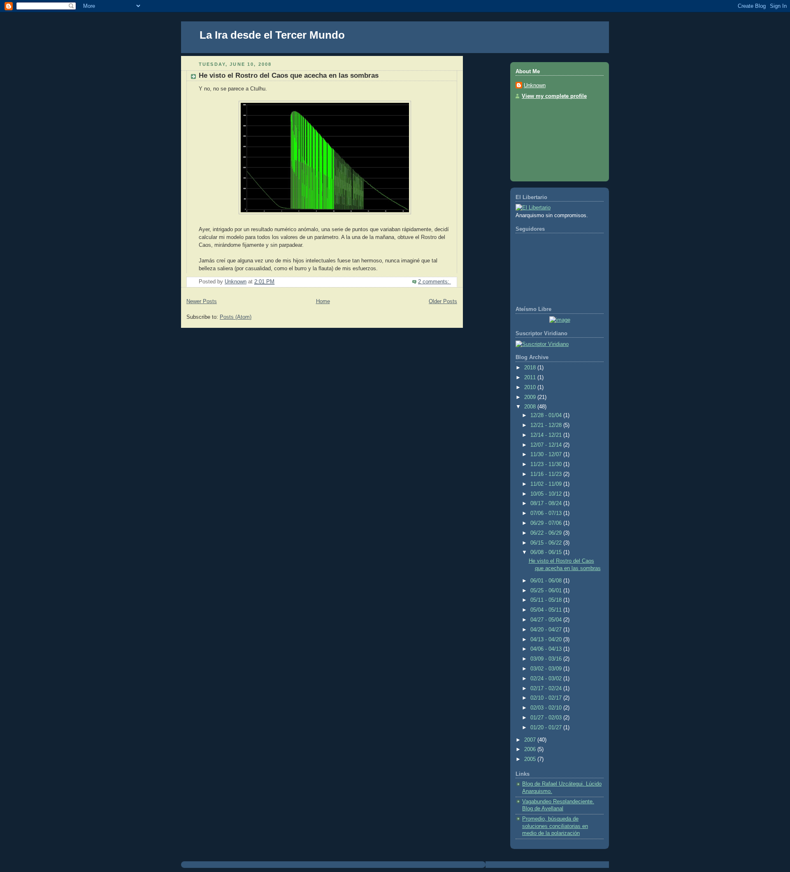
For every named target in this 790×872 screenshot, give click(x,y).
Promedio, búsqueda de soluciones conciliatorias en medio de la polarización (555, 826)
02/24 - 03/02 (546, 679)
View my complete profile (554, 96)
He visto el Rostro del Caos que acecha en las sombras (289, 75)
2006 (530, 749)
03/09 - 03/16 (546, 659)
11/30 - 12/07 (546, 454)
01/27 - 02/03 (546, 718)
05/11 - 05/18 (546, 600)
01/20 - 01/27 (546, 728)
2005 (530, 759)
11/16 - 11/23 (546, 474)
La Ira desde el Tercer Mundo (272, 35)
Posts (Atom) (235, 317)
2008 (530, 407)
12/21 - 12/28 (546, 425)
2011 (530, 377)
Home (323, 301)
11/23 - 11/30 (546, 464)
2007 (530, 740)
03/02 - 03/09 (546, 669)
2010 (530, 387)
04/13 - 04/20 (546, 639)
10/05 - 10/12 (546, 494)
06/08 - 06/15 (546, 552)
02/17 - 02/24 (546, 688)
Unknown (535, 85)
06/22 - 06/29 (546, 533)
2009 (530, 397)
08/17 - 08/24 (546, 503)
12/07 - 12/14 (546, 445)
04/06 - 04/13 (546, 649)
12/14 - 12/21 (546, 435)
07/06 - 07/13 (546, 513)
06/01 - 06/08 (546, 581)
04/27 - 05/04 (546, 620)
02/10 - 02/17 (546, 698)
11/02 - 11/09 (546, 484)
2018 (530, 368)
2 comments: (434, 282)
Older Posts (443, 301)
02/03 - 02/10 (546, 708)
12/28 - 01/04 (546, 415)
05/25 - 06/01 (546, 591)
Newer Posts (201, 301)
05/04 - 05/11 (546, 610)
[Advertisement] (553, 138)
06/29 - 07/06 (546, 523)
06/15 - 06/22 (546, 543)
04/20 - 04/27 (546, 630)
